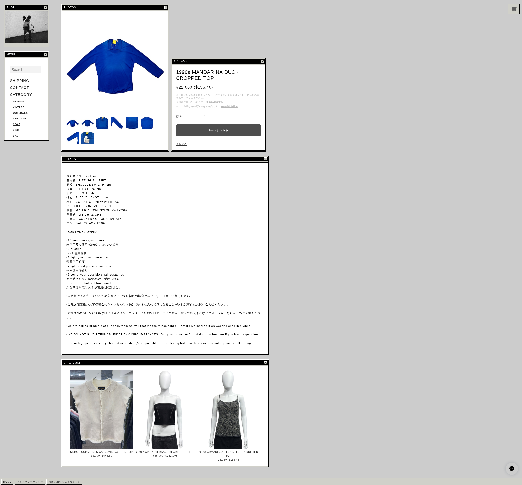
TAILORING (20, 118)
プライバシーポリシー (30, 481)
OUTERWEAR (21, 113)
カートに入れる (218, 130)
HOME (7, 481)
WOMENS (18, 101)
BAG (16, 135)
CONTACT (19, 88)
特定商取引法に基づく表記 (64, 481)
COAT (16, 124)
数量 (179, 116)
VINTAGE (18, 107)
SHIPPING (19, 81)
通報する (181, 144)
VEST (16, 130)
